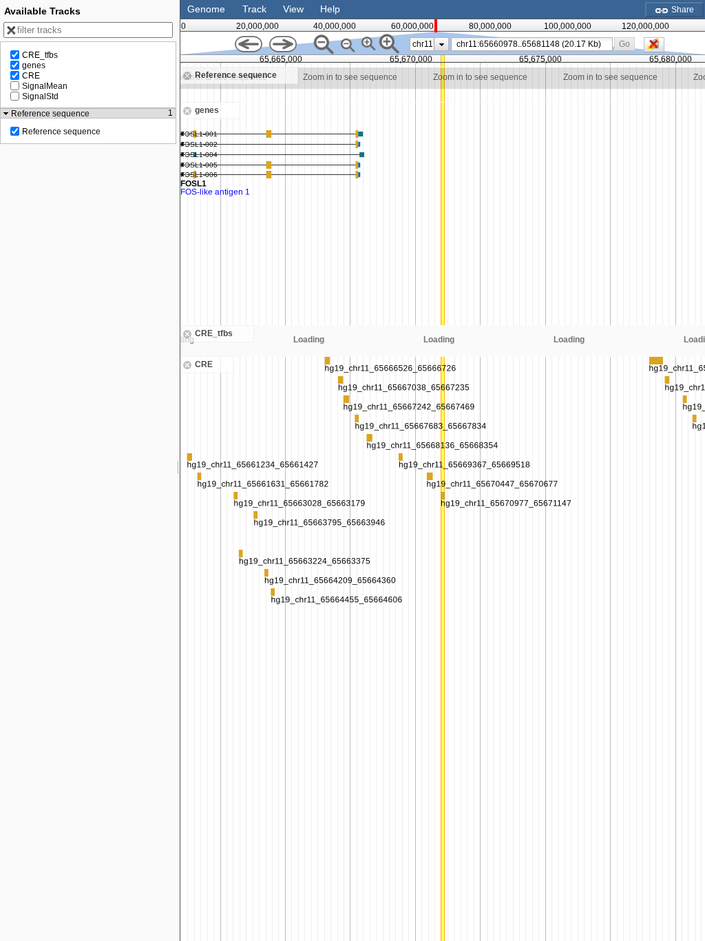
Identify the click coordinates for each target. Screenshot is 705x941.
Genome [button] (206, 8)
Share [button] (681, 9)
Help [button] (330, 8)
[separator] (178, 470)
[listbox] (429, 44)
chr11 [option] (422, 44)
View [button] (293, 8)
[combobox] (532, 44)
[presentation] (441, 44)
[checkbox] (657, 48)
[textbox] (534, 44)
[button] (625, 44)
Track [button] (254, 8)
